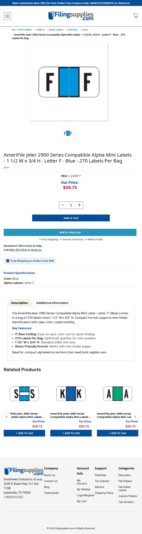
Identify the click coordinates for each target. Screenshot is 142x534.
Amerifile (72, 29)
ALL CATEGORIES (22, 29)
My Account (82, 482)
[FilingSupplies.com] (71, 16)
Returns (99, 486)
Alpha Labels (56, 29)
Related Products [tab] (22, 369)
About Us (49, 475)
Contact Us (51, 481)
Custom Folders (128, 496)
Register (89, 495)
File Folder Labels (125, 488)
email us (36, 249)
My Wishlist (83, 489)
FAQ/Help (100, 475)
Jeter (85, 29)
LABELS (40, 29)
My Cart (82, 501)
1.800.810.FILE (13, 497)
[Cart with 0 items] (135, 16)
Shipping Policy (104, 492)
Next (135, 416)
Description (19, 303)
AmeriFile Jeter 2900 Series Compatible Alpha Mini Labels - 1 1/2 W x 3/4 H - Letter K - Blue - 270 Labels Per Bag (70, 415)
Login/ (80, 495)
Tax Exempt (102, 481)
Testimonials (51, 492)
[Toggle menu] (7, 16)
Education (125, 475)
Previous (6, 416)
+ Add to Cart (24, 433)
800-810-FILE (18, 249)
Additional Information (52, 303)
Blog (46, 486)
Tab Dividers (126, 501)
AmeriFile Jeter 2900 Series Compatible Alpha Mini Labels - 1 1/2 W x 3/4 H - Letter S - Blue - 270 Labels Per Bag (24, 415)
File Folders (125, 481)
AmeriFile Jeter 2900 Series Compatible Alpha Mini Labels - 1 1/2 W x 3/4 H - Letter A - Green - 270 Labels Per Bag (117, 415)
